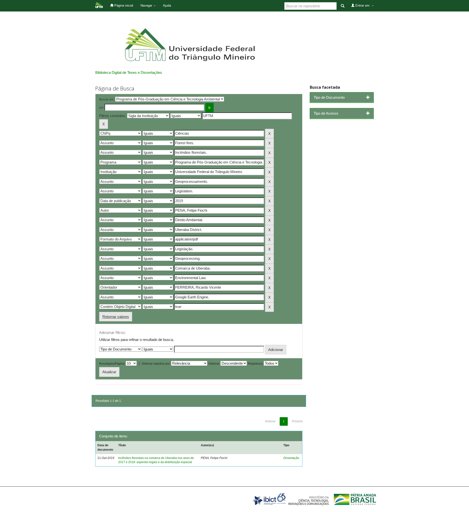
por (101, 107)
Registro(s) (255, 363)
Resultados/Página (112, 363)
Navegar (146, 5)
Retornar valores (115, 317)
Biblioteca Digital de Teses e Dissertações (128, 72)
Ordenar (213, 363)
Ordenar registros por (156, 363)
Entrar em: (362, 5)
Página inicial (123, 5)
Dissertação (291, 458)
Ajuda (167, 5)
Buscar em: (106, 99)
